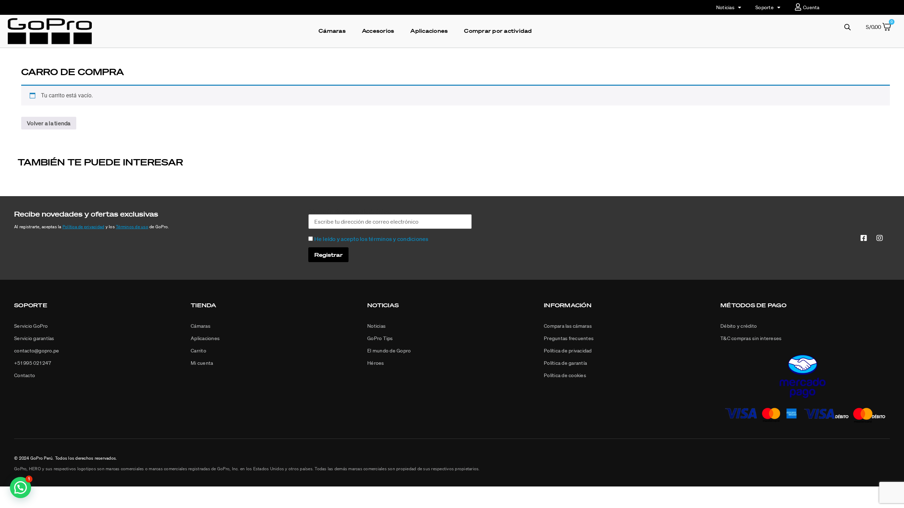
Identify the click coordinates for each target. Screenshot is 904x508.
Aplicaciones (429, 30)
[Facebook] (863, 237)
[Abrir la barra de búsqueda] (847, 27)
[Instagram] (879, 237)
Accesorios (378, 30)
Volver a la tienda (49, 123)
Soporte (764, 7)
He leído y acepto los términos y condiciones (371, 238)
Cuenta (811, 7)
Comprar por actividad (498, 30)
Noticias (725, 7)
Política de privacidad (84, 227)
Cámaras (332, 30)
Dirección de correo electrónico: (349, 211)
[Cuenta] (798, 7)
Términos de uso (132, 227)
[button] (738, 326)
